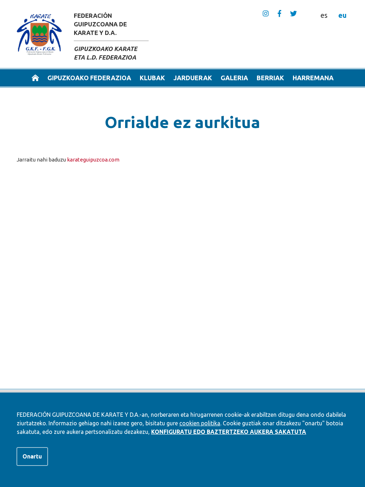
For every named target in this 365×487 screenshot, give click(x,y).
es (324, 15)
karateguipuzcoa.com (93, 160)
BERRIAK (270, 77)
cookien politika (199, 423)
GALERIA (234, 77)
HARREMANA (313, 77)
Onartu (32, 456)
